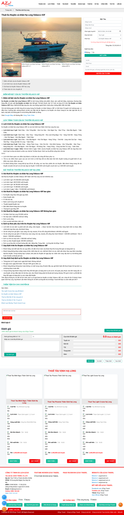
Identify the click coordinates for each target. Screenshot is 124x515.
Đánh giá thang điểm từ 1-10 (12, 336)
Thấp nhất (108, 361)
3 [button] (65, 467)
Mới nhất (90, 361)
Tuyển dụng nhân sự (68, 505)
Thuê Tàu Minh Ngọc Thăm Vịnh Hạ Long (24, 402)
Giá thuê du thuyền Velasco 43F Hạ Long (16, 86)
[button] (2, 70)
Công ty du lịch (77, 512)
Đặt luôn (103, 55)
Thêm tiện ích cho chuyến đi (12, 89)
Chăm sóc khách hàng (87, 505)
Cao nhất (118, 361)
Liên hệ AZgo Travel (15, 505)
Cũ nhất (99, 361)
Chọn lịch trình (88, 35)
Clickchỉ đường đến (17, 115)
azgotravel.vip (99, 482)
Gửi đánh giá (10, 354)
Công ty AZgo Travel (64, 512)
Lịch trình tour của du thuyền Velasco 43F (16, 84)
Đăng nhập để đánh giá (113, 330)
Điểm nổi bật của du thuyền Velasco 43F (16, 81)
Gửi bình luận (7, 318)
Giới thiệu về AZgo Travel (107, 505)
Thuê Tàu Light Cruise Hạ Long (100, 402)
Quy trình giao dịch (32, 505)
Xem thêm (13, 461)
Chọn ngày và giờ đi (90, 31)
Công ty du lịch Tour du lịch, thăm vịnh (95, 512)
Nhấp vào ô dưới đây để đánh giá (13, 339)
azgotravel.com (100, 478)
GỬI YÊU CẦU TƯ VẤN (103, 73)
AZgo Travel (101, 488)
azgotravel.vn (99, 476)
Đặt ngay (34, 461)
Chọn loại (87, 38)
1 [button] (59, 467)
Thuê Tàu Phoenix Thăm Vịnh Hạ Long (62, 402)
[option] (41, 18)
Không (88, 52)
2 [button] (62, 467)
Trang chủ (8, 10)
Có (93, 52)
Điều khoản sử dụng (50, 505)
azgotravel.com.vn (101, 480)
